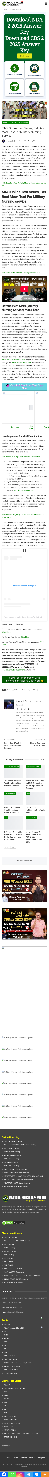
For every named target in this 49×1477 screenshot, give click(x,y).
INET (6, 1349)
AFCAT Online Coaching (12, 1155)
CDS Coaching (9, 1244)
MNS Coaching (9, 1265)
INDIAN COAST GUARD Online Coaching (18, 1180)
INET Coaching (9, 1262)
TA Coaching (8, 1258)
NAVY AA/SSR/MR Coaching (14, 1272)
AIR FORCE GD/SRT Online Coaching (17, 1183)
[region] (24, 55)
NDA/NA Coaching (10, 1237)
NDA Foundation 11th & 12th (14, 1388)
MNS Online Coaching (11, 1166)
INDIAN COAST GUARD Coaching (16, 1279)
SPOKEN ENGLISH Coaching (13, 1283)
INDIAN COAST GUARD (12, 1366)
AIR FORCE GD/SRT (11, 1370)
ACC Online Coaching (11, 1159)
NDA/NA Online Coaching (13, 1141)
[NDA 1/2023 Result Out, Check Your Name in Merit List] (13, 798)
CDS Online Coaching (11, 1148)
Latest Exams (23, 123)
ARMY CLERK (8, 1427)
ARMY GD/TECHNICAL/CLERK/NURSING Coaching (21, 1276)
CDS (28, 793)
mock (21, 690)
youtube (32, 1458)
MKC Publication (15, 93)
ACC (5, 1342)
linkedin (24, 1458)
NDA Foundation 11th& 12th (14, 1328)
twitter (16, 1458)
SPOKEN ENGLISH (10, 1373)
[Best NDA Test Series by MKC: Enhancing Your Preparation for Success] (35, 771)
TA (5, 1345)
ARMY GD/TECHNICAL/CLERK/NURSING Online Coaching (24, 1176)
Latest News (31, 818)
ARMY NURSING (10, 1430)
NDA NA (7, 1385)
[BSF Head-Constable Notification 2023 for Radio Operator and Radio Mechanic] (13, 823)
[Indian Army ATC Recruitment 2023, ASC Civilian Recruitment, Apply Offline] (35, 823)
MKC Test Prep (34, 93)
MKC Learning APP (34, 75)
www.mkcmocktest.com (21, 362)
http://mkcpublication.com (24, 490)
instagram (41, 1458)
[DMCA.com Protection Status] (14, 1223)
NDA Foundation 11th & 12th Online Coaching (20, 1145)
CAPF (6, 1335)
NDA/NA (7, 1324)
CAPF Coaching (9, 1248)
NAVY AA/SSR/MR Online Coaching (16, 1173)
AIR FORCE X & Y (10, 1416)
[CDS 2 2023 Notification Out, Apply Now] (35, 798)
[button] (24, 55)
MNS (15, 690)
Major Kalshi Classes (34, 1209)
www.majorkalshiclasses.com (13, 360)
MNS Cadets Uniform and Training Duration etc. (21, 272)
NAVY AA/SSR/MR (10, 1359)
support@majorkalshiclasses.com (13, 1312)
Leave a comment (25, 861)
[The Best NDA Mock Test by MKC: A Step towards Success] (13, 771)
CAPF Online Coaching (12, 1152)
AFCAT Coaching (10, 1251)
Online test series (9, 123)
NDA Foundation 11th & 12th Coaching (17, 1241)
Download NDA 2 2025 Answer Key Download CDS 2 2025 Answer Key (24, 34)
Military (9, 690)
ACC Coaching (9, 1255)
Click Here (6, 632)
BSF (6, 818)
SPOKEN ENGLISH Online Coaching (16, 1186)
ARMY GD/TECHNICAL (12, 1423)
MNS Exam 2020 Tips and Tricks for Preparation (21, 457)
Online (35, 690)
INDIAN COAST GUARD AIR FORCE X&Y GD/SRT (21, 1434)
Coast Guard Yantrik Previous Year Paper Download (13, 745)
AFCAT (6, 1338)
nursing (28, 690)
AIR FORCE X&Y (10, 1356)
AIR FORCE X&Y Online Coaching (15, 1169)
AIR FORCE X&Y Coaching (13, 1269)
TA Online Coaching (11, 1162)
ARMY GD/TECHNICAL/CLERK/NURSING (18, 1363)
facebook (7, 1458)
